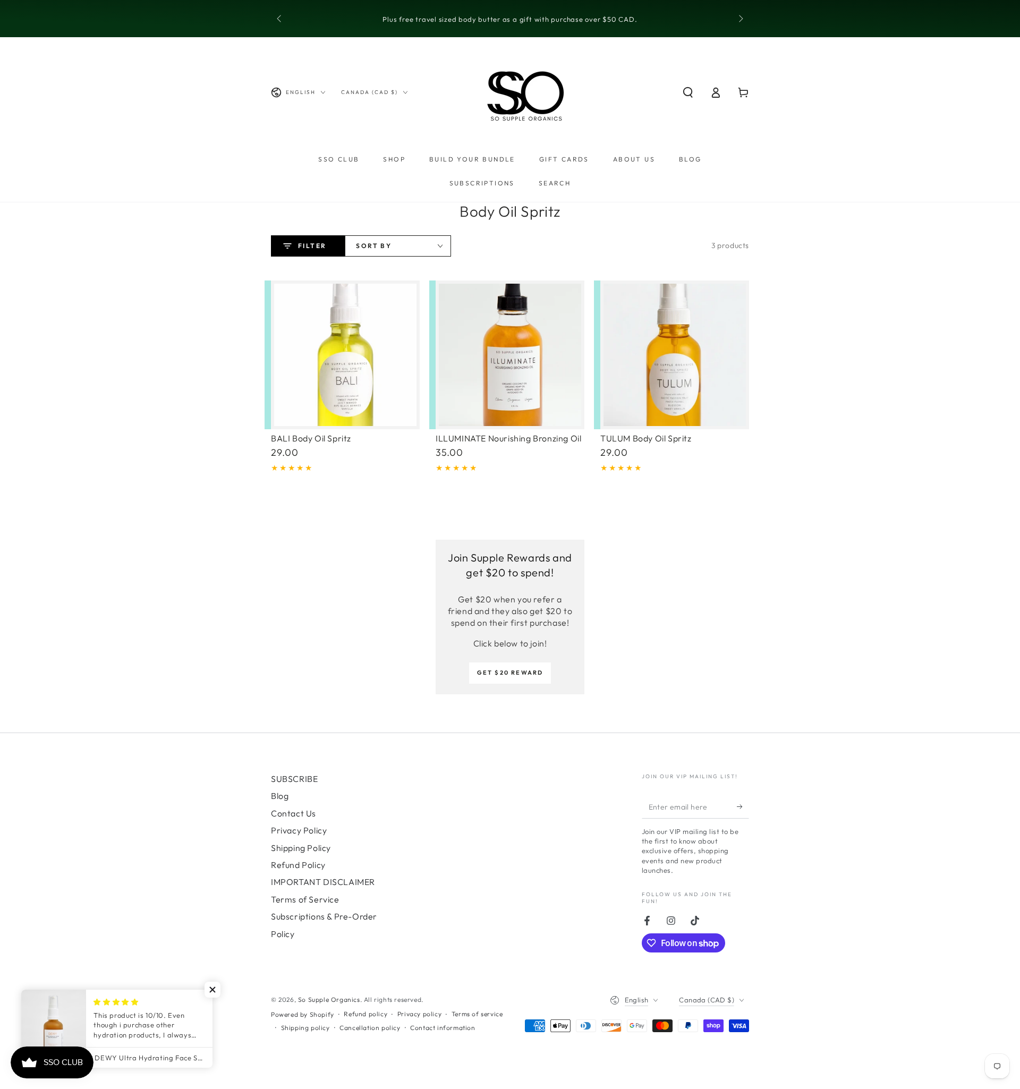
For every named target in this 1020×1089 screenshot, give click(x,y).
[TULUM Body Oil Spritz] (674, 354)
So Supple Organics (329, 999)
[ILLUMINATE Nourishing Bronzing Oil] (510, 354)
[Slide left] (280, 19)
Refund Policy (298, 865)
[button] (688, 92)
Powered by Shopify (302, 1014)
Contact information (442, 1028)
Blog (279, 795)
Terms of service (477, 1014)
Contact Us (293, 813)
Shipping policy (305, 1028)
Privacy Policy (299, 830)
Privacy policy (419, 1014)
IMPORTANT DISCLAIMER (323, 882)
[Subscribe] (743, 806)
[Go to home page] (526, 92)
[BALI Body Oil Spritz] (345, 354)
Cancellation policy (369, 1028)
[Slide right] (740, 19)
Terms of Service (305, 899)
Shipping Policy (301, 848)
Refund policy (365, 1014)
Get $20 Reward (510, 672)
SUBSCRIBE (294, 778)
